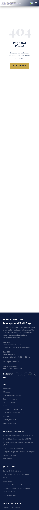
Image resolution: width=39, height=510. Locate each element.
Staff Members (8, 406)
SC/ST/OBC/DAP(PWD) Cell (13, 413)
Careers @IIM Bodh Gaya (12, 471)
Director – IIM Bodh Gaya (12, 395)
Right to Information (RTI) (12, 409)
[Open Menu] (36, 3)
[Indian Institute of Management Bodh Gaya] (14, 3)
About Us (6, 392)
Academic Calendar (10, 455)
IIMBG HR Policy (9, 492)
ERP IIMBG (7, 388)
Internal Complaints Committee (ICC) (16, 474)
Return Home (19, 66)
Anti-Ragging (8, 481)
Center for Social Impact (11, 507)
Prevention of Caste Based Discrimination (18, 485)
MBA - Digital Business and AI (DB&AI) (17, 439)
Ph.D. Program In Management (14, 448)
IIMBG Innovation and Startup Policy (16, 488)
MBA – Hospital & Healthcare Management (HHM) (18, 444)
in (26, 374)
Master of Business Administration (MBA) (18, 435)
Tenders (6, 416)
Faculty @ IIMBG (9, 402)
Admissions (7, 458)
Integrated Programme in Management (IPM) (19, 452)
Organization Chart (10, 423)
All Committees (8, 478)
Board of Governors (10, 399)
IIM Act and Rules (9, 495)
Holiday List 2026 (9, 420)
